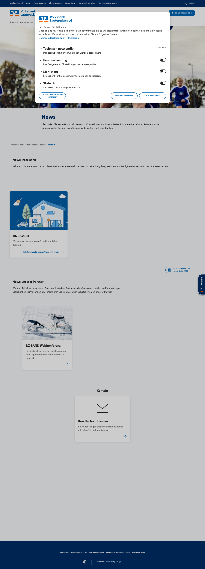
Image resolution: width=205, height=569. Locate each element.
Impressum (74, 37)
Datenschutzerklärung (51, 37)
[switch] (163, 60)
